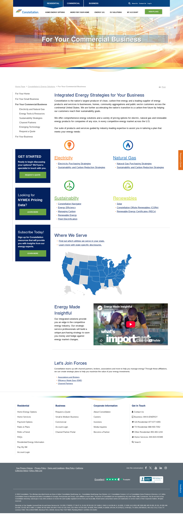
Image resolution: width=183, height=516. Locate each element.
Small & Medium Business (67, 417)
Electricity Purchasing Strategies (74, 163)
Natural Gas (124, 157)
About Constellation (102, 412)
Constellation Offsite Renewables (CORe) (137, 207)
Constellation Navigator (69, 204)
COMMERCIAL (73, 3)
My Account (132, 12)
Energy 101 (100, 12)
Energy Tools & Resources (32, 114)
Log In (149, 3)
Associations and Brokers (68, 377)
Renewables (125, 198)
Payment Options (25, 422)
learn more (32, 212)
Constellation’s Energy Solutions (41, 86)
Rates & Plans (23, 427)
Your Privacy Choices (24, 468)
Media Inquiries (100, 427)
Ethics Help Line (35, 471)
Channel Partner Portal (65, 432)
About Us (135, 3)
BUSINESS (93, 3)
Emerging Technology (29, 127)
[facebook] (146, 468)
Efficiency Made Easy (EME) (70, 380)
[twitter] (151, 467)
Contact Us (142, 3)
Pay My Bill (22, 447)
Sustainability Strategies (30, 118)
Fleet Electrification (67, 219)
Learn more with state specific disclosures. (80, 245)
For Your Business (24, 137)
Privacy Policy (40, 468)
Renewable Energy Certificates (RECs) (136, 211)
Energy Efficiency (67, 207)
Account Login (23, 452)
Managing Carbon (67, 211)
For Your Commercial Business (91, 39)
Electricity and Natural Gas (32, 109)
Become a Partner (102, 432)
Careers (97, 417)
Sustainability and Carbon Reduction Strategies (81, 167)
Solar (119, 204)
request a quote (32, 175)
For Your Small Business (27, 99)
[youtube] (156, 468)
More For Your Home (79, 12)
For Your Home (22, 94)
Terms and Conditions (56, 468)
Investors (98, 422)
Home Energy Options (55, 12)
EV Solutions (116, 12)
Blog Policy (70, 468)
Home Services (24, 417)
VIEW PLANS (153, 12)
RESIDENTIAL (53, 3)
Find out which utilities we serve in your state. (82, 241)
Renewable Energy (67, 215)
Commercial (60, 422)
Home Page (20, 86)
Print (164, 87)
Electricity (63, 157)
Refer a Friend (23, 432)
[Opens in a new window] (151, 480)
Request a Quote (27, 131)
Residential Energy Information (30, 442)
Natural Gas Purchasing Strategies (134, 163)
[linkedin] (160, 468)
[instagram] (165, 468)
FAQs (19, 437)
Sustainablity (66, 198)
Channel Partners (27, 122)
